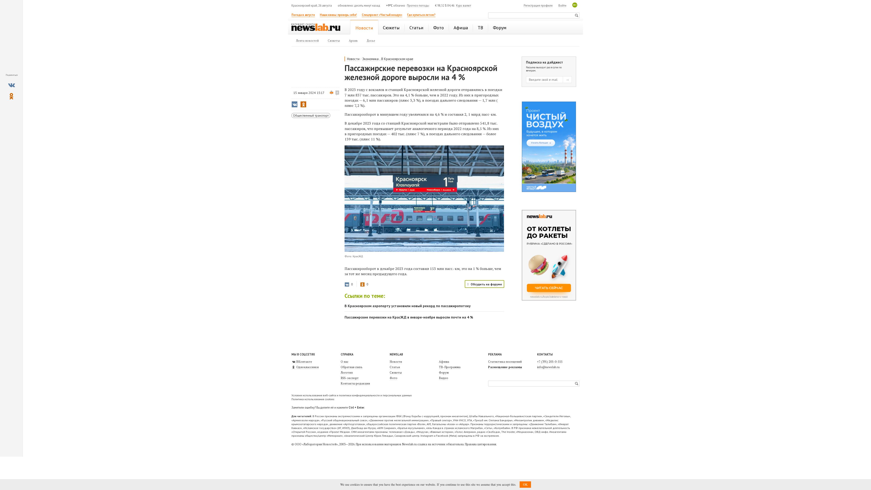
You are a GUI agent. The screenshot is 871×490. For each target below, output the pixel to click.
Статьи (395, 367)
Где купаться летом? (421, 15)
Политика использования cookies (312, 399)
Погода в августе (303, 15)
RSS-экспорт (350, 378)
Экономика (370, 59)
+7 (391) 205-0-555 (550, 362)
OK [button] (525, 484)
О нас (344, 362)
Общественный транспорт (311, 115)
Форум (444, 372)
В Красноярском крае (397, 59)
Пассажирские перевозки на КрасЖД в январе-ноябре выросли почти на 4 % (409, 317)
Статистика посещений (505, 362)
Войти (562, 5)
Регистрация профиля (538, 5)
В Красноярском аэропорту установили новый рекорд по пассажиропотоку (408, 306)
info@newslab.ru (548, 367)
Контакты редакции (355, 383)
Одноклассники (307, 367)
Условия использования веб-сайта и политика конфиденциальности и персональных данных (351, 395)
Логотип (347, 372)
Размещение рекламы (505, 367)
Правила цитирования (480, 444)
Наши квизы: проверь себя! (338, 15)
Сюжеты (396, 372)
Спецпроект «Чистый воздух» (382, 15)
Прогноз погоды (418, 5)
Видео (443, 378)
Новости (353, 59)
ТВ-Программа (449, 367)
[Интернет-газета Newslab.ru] (318, 27)
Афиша (444, 362)
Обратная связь (351, 367)
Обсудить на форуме (486, 284)
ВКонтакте (304, 362)
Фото (393, 378)
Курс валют (463, 5)
